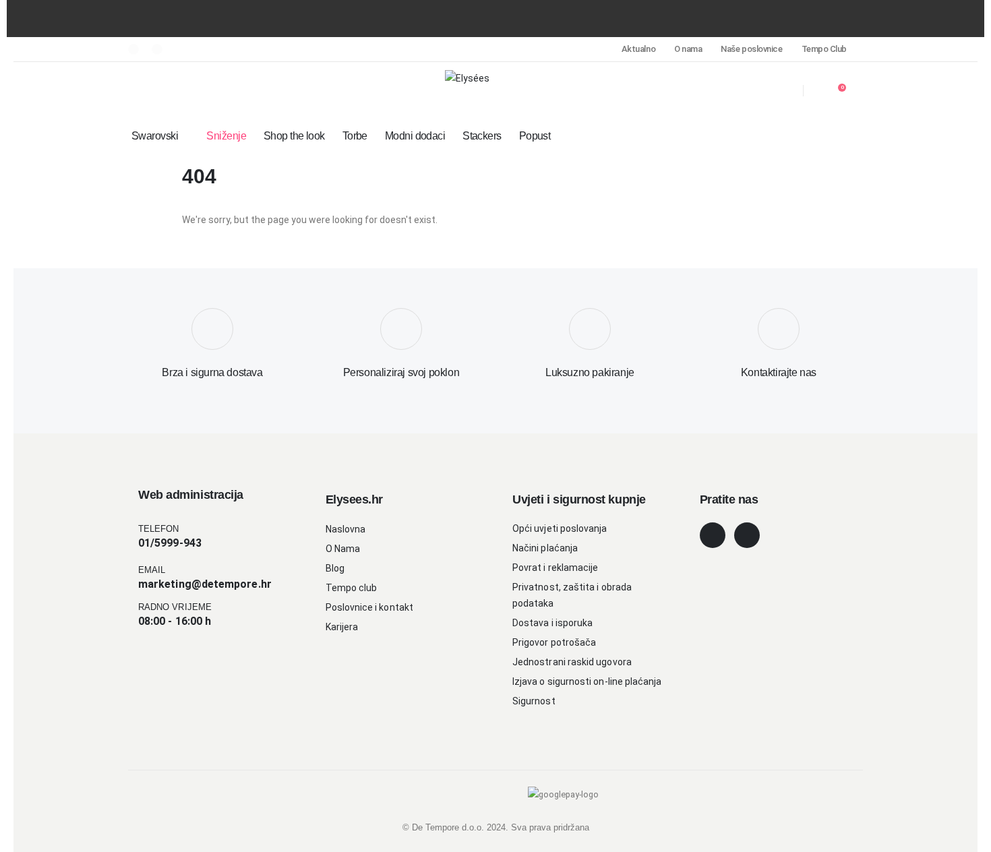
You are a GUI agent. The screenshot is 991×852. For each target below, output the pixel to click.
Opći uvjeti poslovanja (559, 528)
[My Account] (758, 91)
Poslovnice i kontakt (369, 607)
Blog (335, 568)
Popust (535, 136)
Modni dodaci (415, 136)
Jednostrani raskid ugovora (572, 662)
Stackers (482, 136)
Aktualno (638, 49)
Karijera (342, 626)
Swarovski (154, 136)
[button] (136, 91)
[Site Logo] (467, 77)
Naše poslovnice (751, 49)
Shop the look (294, 136)
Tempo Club (824, 49)
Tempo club (352, 587)
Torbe (354, 136)
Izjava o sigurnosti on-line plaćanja (587, 681)
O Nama (343, 548)
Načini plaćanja (545, 548)
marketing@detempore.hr (205, 584)
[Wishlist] (785, 91)
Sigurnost (533, 701)
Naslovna (346, 529)
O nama (688, 49)
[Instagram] (157, 49)
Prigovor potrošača (554, 642)
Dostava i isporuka (552, 622)
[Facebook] (133, 49)
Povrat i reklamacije (555, 567)
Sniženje (226, 136)
